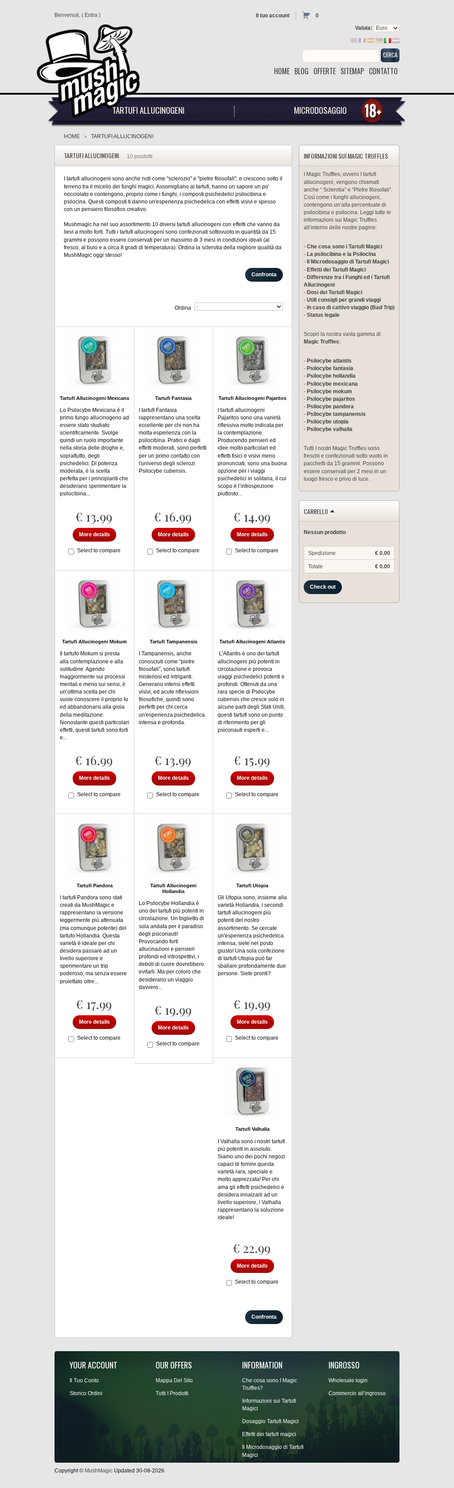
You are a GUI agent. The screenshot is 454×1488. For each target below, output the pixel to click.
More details (94, 534)
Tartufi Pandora (95, 885)
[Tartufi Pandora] (94, 847)
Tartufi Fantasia (173, 398)
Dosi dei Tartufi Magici (334, 292)
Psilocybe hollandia (331, 376)
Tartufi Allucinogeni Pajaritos (252, 398)
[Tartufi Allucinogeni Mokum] (94, 604)
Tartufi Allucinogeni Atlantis (252, 641)
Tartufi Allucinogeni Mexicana (94, 398)
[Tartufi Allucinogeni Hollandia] (173, 847)
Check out (323, 587)
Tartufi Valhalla (252, 1129)
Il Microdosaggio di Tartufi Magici (348, 262)
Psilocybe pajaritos (331, 399)
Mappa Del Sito (174, 1380)
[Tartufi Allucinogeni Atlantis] (252, 604)
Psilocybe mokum (329, 391)
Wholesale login (348, 1380)
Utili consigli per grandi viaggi (344, 300)
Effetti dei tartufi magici (269, 1434)
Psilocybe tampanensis (336, 414)
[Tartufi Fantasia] (173, 360)
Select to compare (99, 550)
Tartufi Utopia (252, 885)
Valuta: (363, 28)
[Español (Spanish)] (370, 40)
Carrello (316, 511)
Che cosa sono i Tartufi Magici (344, 246)
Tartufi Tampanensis (173, 641)
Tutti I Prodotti (172, 1393)
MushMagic (99, 1471)
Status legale (323, 315)
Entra (91, 15)
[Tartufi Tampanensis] (173, 604)
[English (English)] (353, 40)
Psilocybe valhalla (329, 429)
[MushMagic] (92, 65)
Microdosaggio (320, 110)
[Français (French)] (362, 40)
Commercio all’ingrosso (357, 1393)
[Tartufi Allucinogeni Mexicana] (94, 360)
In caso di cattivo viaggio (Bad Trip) (351, 307)
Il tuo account (273, 15)
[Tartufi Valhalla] (252, 1091)
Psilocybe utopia (327, 422)
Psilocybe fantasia (330, 368)
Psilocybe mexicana (332, 384)
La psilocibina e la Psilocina (341, 254)
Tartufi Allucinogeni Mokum (94, 641)
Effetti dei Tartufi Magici (336, 270)
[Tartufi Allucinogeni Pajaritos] (252, 360)
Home (72, 136)
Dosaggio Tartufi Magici (270, 1421)
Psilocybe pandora (330, 406)
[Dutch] (395, 40)
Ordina (183, 308)
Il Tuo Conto (84, 1380)
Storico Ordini (86, 1393)
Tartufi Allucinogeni (148, 110)
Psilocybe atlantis (329, 361)
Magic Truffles (321, 342)
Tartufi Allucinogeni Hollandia (173, 888)
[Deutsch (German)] (379, 40)
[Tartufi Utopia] (252, 847)
